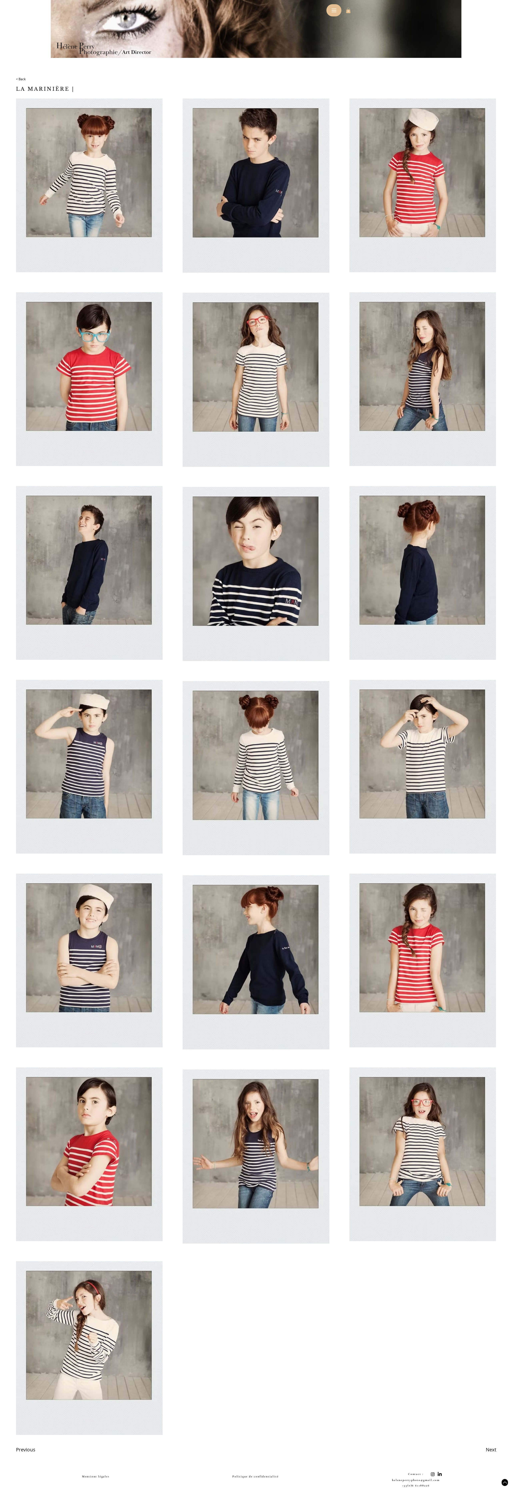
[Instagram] (432, 1474)
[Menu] (333, 10)
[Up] (505, 1482)
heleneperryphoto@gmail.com (416, 1480)
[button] (348, 10)
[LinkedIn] (439, 1474)
